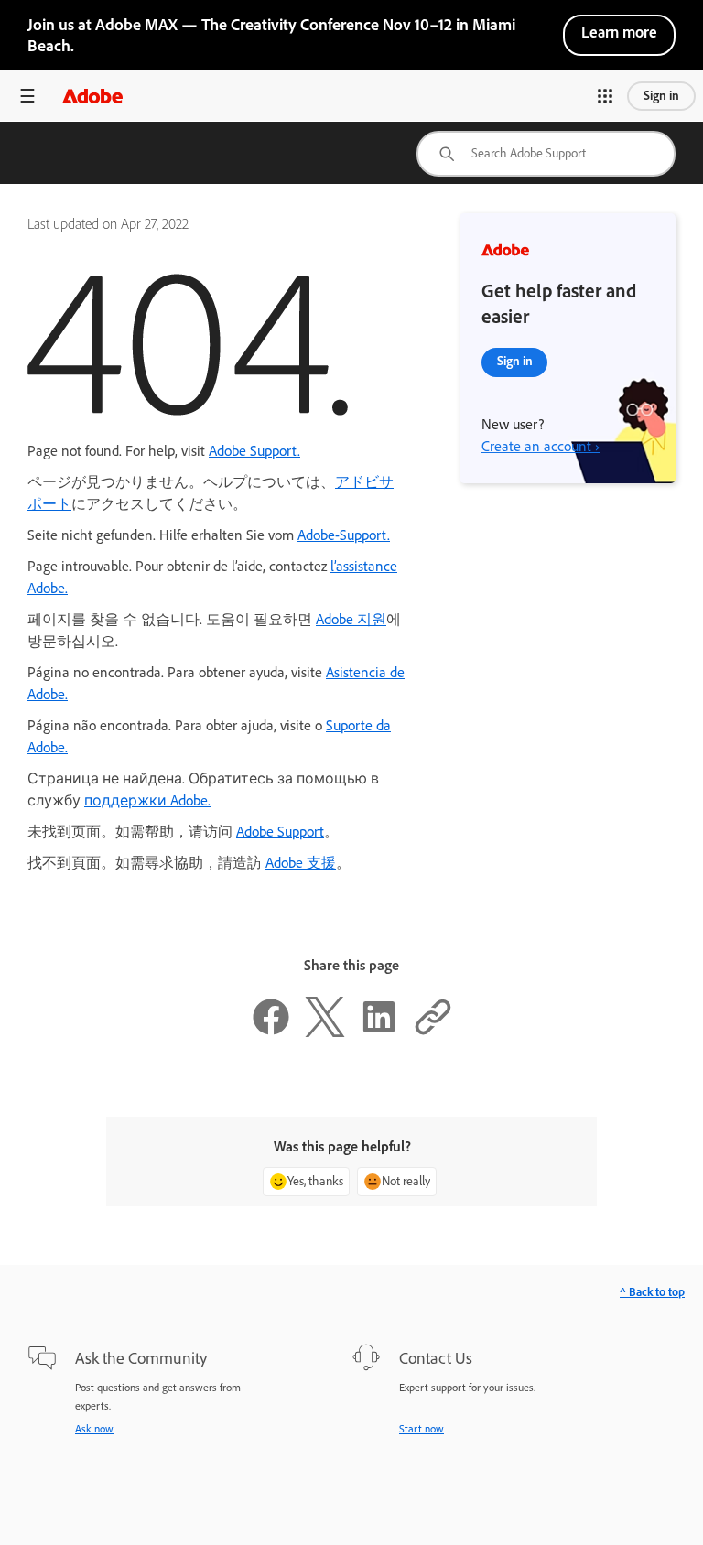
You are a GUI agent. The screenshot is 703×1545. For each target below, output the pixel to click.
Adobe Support (280, 831)
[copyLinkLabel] (433, 1032)
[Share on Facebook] (271, 1032)
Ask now (94, 1428)
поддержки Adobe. (147, 800)
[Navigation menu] (27, 95)
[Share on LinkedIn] (379, 1032)
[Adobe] (92, 95)
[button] (605, 96)
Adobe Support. (254, 450)
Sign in (661, 95)
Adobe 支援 (300, 862)
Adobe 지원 (351, 619)
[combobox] (546, 154)
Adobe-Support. (343, 535)
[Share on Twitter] (325, 1032)
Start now (421, 1428)
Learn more (619, 32)
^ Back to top (652, 1292)
